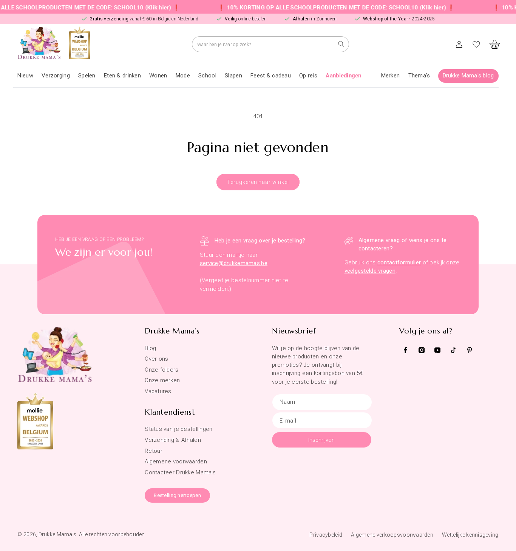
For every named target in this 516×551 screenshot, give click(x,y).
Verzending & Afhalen (173, 440)
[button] (55, 76)
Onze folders (161, 369)
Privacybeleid (325, 535)
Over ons (156, 358)
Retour (153, 451)
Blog (150, 348)
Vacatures (158, 391)
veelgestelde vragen (370, 270)
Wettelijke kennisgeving (470, 535)
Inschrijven (321, 440)
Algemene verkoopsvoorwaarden (392, 535)
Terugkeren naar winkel (258, 182)
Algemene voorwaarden (176, 461)
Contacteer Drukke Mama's (180, 472)
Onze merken (162, 380)
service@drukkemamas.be (233, 263)
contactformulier (399, 262)
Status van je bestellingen (178, 429)
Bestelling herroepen (177, 495)
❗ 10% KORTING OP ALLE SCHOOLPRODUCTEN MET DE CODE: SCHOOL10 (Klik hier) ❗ (326, 7)
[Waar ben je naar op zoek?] (341, 44)
